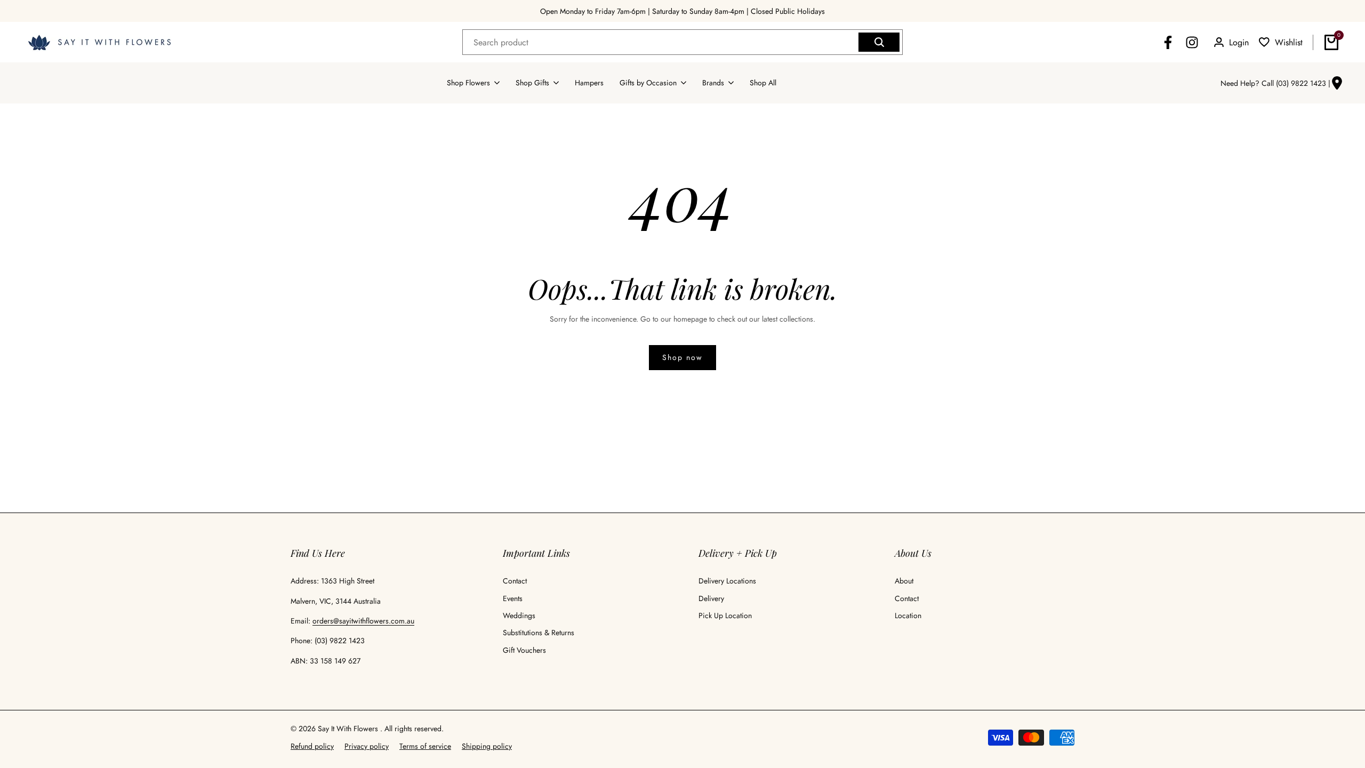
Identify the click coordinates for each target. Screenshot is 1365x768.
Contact (515, 580)
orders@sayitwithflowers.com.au (363, 620)
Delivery (711, 598)
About (904, 580)
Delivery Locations (727, 580)
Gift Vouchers (524, 650)
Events (513, 598)
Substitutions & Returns (538, 632)
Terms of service (425, 746)
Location (908, 615)
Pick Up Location (725, 615)
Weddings (519, 615)
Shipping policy (487, 746)
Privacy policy (366, 746)
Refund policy (312, 746)
